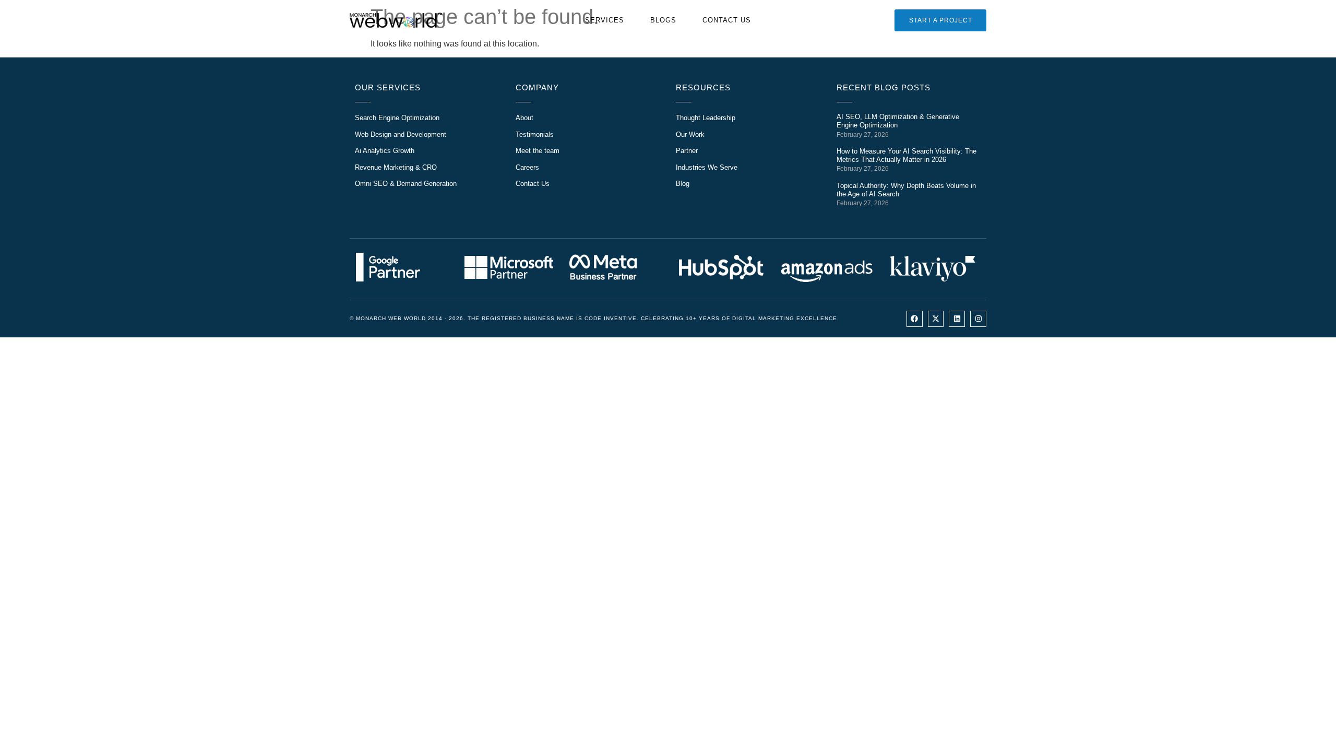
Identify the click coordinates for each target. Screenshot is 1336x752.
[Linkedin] (957, 319)
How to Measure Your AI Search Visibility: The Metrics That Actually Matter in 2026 (906, 155)
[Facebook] (914, 319)
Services (604, 20)
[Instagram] (978, 319)
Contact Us (726, 20)
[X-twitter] (936, 319)
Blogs (663, 20)
